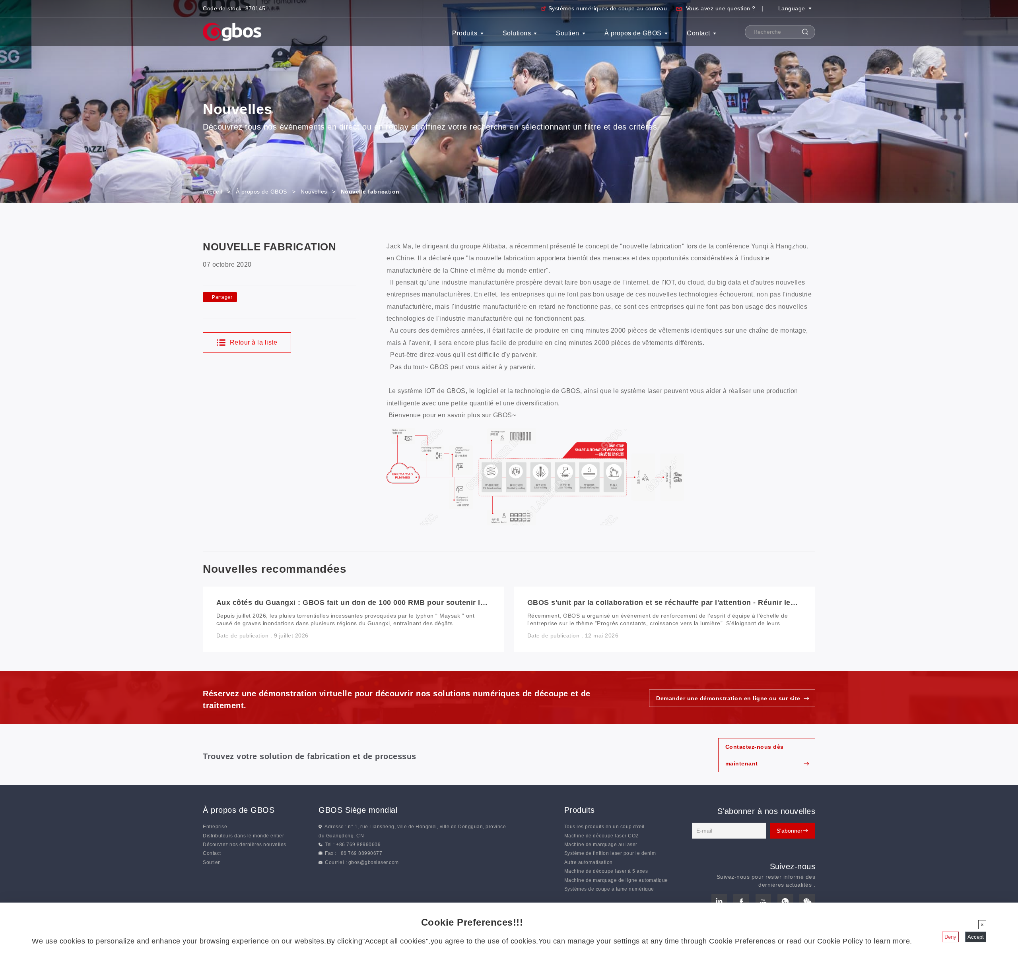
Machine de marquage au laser (600, 844)
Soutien (567, 33)
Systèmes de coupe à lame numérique (609, 889)
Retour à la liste (252, 342)
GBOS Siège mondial (358, 810)
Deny (950, 937)
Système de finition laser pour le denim (610, 853)
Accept (975, 937)
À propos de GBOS (633, 33)
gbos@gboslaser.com (373, 862)
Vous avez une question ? (721, 8)
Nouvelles (314, 191)
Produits (464, 33)
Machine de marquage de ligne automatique (616, 880)
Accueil (212, 191)
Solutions (517, 33)
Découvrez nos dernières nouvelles (244, 844)
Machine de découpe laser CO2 (601, 836)
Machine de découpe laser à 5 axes (606, 871)
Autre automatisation (588, 862)
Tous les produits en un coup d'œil (604, 826)
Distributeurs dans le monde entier (243, 836)
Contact (698, 33)
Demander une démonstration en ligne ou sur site (728, 698)
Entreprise (215, 826)
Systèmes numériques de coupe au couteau (607, 8)
